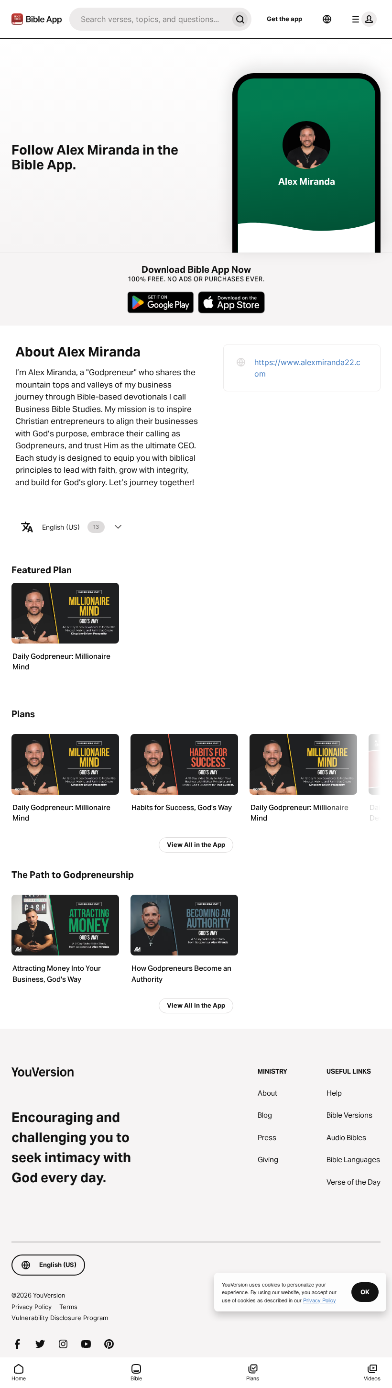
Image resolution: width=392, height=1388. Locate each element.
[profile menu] (362, 19)
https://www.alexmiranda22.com (307, 367)
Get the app (284, 18)
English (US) (70, 527)
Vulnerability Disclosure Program (59, 1317)
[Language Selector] (327, 19)
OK (365, 1292)
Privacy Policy (31, 1306)
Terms (68, 1306)
